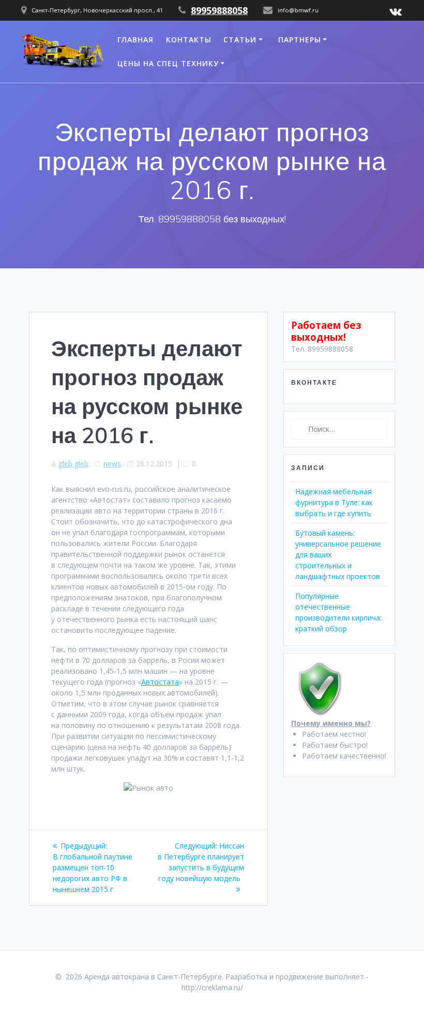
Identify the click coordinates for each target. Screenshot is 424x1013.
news (112, 463)
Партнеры (299, 39)
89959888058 (219, 10)
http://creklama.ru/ (212, 987)
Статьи (239, 39)
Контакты (188, 39)
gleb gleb (73, 463)
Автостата (160, 682)
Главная (135, 39)
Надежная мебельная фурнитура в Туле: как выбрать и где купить (334, 502)
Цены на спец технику (168, 63)
